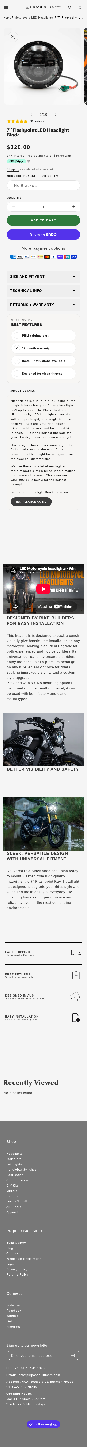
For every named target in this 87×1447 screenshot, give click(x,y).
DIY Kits (12, 1185)
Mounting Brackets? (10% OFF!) (32, 176)
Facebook (13, 1310)
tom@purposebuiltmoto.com (39, 1375)
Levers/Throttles (18, 1201)
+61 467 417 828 (32, 1368)
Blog (9, 1248)
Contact (12, 1253)
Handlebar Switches (21, 1169)
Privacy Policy (16, 1269)
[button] (8, 7)
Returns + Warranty (32, 305)
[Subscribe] (73, 1354)
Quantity (14, 198)
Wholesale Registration (24, 1258)
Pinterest (13, 1326)
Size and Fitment (27, 277)
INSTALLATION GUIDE (31, 501)
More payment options (43, 248)
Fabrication (15, 1174)
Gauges (12, 1196)
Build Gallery (16, 1242)
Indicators (14, 1159)
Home (7, 17)
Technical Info (26, 291)
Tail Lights (14, 1164)
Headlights (14, 1153)
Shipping (13, 169)
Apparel (12, 1212)
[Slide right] (55, 114)
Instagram (14, 1305)
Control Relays (17, 1180)
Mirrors (11, 1190)
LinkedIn (12, 1321)
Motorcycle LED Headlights (34, 17)
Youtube (12, 1316)
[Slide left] (31, 114)
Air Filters (13, 1206)
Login (10, 1264)
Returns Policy (17, 1274)
